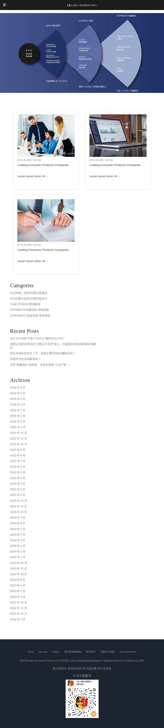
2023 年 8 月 (17, 579)
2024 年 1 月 (17, 557)
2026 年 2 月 (17, 421)
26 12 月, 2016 (24, 159)
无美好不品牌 (107, 651)
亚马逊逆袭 (89, 668)
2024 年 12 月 (18, 500)
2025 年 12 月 (18, 432)
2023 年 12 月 (18, 563)
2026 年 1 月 (17, 427)
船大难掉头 (60, 668)
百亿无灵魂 (104, 668)
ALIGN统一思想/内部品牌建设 (28, 292)
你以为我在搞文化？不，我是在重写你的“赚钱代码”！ (43, 353)
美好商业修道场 (72, 651)
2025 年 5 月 (17, 472)
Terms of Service (127, 651)
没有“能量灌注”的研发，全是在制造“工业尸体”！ (40, 364)
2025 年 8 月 (17, 455)
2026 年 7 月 (17, 393)
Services (43, 651)
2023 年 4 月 (17, 596)
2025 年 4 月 (17, 478)
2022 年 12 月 (18, 602)
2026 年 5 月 (17, 404)
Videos (55, 651)
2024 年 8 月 (17, 523)
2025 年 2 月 (17, 489)
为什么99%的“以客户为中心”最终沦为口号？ (37, 338)
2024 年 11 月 (18, 506)
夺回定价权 (75, 668)
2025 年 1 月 (17, 495)
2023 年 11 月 (18, 568)
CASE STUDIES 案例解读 (25, 304)
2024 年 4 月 (17, 540)
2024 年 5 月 (17, 534)
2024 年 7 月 (17, 529)
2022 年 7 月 (17, 619)
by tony (37, 159)
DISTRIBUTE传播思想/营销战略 (29, 309)
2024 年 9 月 (17, 517)
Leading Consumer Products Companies (43, 165)
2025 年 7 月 (17, 461)
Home (31, 651)
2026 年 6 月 (17, 398)
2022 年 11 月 (18, 608)
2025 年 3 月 (17, 483)
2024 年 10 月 (18, 512)
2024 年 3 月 (17, 545)
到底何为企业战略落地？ (25, 358)
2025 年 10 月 (18, 444)
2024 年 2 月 (17, 551)
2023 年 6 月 (17, 585)
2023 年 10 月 (18, 574)
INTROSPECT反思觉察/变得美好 (30, 315)
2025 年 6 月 (17, 466)
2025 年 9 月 (17, 449)
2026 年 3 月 (17, 415)
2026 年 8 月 (17, 387)
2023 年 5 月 (17, 591)
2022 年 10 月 (18, 613)
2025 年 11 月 (18, 438)
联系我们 (90, 651)
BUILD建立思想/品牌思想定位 (28, 298)
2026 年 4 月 (17, 410)
